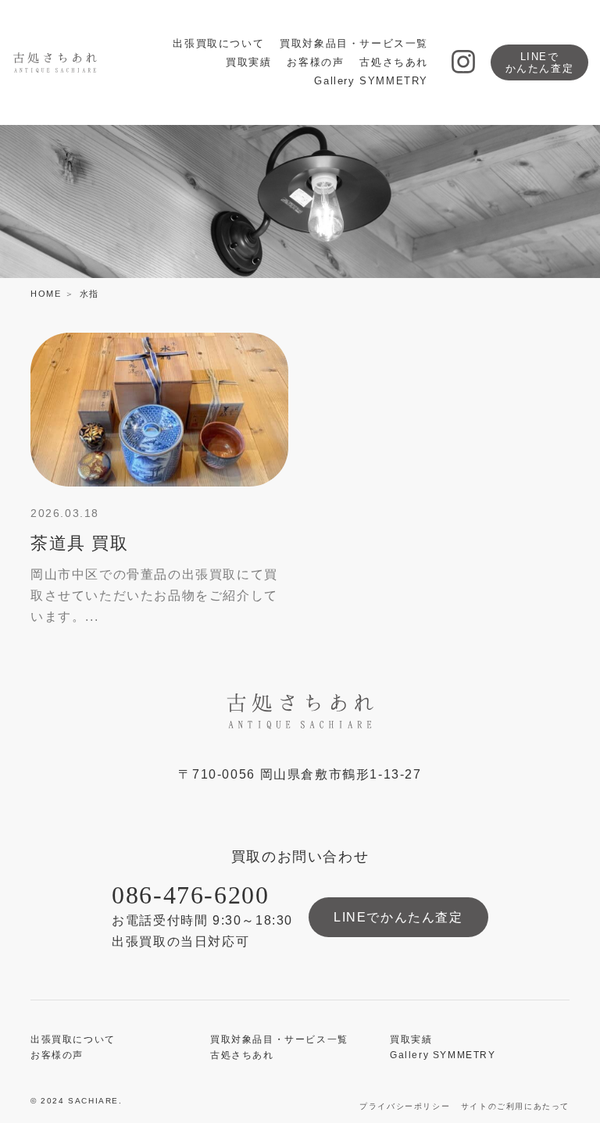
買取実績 (248, 62)
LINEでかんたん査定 (539, 62)
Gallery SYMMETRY (371, 81)
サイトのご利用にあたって (515, 1106)
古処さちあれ (393, 62)
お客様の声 (315, 62)
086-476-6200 (190, 895)
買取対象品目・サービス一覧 (354, 43)
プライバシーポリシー (404, 1106)
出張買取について (218, 43)
